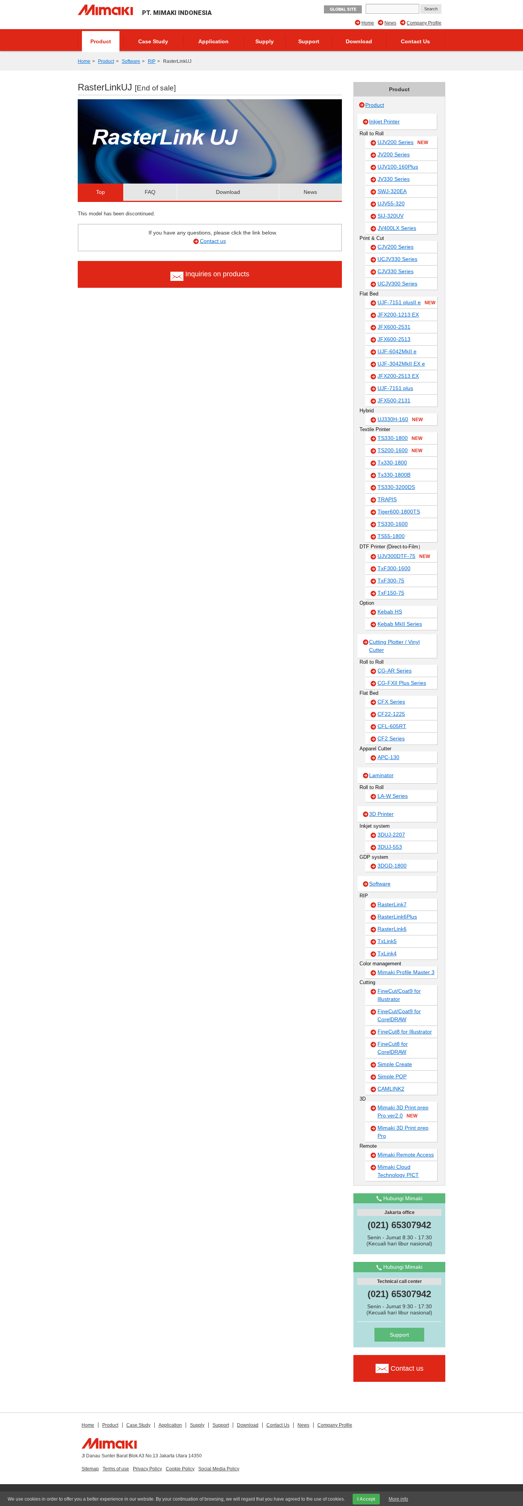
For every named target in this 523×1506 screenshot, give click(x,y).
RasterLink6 (392, 929)
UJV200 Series (403, 142)
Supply (264, 41)
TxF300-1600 (394, 568)
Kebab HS (390, 612)
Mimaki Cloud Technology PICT (398, 1171)
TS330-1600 (393, 524)
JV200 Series (394, 154)
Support (308, 41)
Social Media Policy (218, 1469)
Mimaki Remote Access (406, 1155)
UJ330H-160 (400, 419)
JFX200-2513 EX (398, 376)
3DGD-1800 (392, 866)
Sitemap (90, 1469)
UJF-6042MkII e (397, 351)
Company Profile (424, 23)
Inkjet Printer (384, 121)
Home (367, 23)
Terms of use (116, 1469)
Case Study (153, 41)
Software (131, 61)
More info (398, 1499)
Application (213, 41)
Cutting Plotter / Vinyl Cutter (394, 646)
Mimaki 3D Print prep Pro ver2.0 (403, 1111)
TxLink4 (387, 953)
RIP (151, 61)
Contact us (213, 241)
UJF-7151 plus (395, 388)
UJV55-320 (391, 203)
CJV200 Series (395, 247)
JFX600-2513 (394, 339)
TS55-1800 (391, 536)
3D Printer (381, 814)
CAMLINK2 (391, 1089)
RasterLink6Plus (397, 917)
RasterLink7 (392, 904)
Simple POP (392, 1076)
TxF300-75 (391, 580)
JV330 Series (394, 179)
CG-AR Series (395, 671)
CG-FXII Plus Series (402, 683)
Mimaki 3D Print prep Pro (403, 1132)
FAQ (150, 192)
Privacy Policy (147, 1469)
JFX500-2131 (394, 400)
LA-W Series (393, 796)
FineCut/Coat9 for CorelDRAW (399, 1015)
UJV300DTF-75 (404, 556)
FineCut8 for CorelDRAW (393, 1048)
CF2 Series (391, 738)
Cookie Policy (180, 1469)
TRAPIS (387, 499)
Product (100, 41)
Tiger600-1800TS (399, 512)
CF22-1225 (391, 714)
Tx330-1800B (394, 475)
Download (359, 41)
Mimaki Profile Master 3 (406, 972)
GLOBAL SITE (343, 9)
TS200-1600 (400, 450)
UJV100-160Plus (398, 167)
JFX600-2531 (394, 327)
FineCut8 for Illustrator (405, 1032)
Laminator (381, 775)
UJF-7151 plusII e (406, 302)
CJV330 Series (395, 271)
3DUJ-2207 (391, 835)
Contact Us (415, 41)
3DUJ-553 (390, 847)
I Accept (366, 1499)
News (390, 23)
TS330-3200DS (396, 487)
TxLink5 (387, 941)
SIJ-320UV (391, 216)
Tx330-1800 (392, 462)
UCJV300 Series (397, 284)
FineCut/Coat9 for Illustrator (399, 995)
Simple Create (395, 1064)
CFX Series (391, 702)
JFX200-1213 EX (398, 315)
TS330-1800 (400, 438)
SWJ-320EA (392, 191)
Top (100, 192)
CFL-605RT (392, 726)
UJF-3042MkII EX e (401, 364)
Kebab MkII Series (400, 624)
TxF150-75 (391, 593)
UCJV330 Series (397, 259)
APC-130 (388, 757)
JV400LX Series (397, 228)
